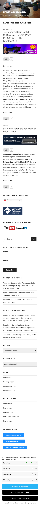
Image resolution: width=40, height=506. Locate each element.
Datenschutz (8, 412)
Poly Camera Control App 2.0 (13, 441)
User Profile (7, 404)
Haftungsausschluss (11, 417)
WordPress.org (9, 390)
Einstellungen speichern (20, 498)
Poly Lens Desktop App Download (15, 447)
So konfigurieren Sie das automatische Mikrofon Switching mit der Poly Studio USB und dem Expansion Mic (19, 318)
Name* (6, 252)
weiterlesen (7, 112)
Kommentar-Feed (10, 386)
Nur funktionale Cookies (20, 492)
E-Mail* (6, 260)
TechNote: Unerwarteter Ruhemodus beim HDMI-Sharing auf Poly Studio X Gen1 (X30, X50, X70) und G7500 (19, 285)
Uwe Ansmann (14, 12)
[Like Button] (6, 59)
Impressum (33, 503)
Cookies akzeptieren (20, 487)
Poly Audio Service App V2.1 (13, 435)
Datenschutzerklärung (22, 503)
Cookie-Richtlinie (9, 503)
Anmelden (7, 377)
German (9, 200)
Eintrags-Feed (8, 382)
